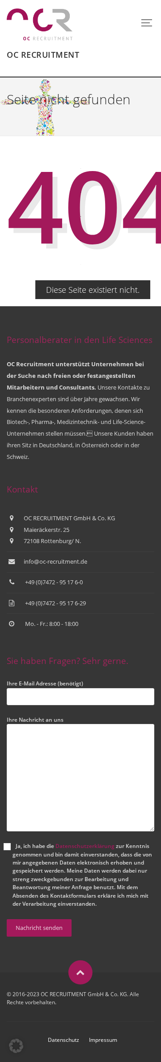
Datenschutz (63, 1040)
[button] (16, 1046)
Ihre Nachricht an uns (35, 720)
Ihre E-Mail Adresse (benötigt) (45, 683)
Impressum (103, 1040)
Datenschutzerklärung (84, 846)
